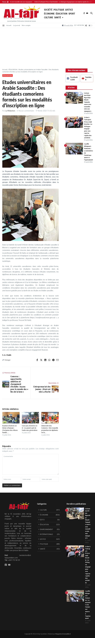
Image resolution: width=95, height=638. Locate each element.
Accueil (8, 25)
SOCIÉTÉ (48, 9)
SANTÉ (57, 17)
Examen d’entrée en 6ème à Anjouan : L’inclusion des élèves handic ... (10, 429)
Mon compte (26, 25)
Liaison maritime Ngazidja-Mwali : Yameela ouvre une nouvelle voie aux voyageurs (87, 102)
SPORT (71, 13)
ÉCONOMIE (49, 13)
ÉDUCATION (61, 13)
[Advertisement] (47, 45)
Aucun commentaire (26, 111)
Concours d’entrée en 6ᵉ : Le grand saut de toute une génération (29, 428)
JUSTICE (69, 9)
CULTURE (48, 17)
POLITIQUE (59, 9)
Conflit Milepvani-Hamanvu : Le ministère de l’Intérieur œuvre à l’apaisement (87, 604)
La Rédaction (10, 111)
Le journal (16, 25)
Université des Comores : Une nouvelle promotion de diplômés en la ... (49, 429)
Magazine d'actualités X (63, 634)
